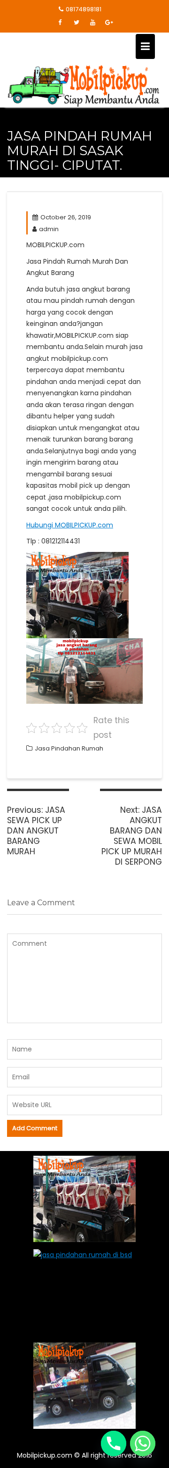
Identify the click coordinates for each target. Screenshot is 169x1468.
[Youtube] (92, 22)
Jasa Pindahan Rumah (69, 748)
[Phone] (113, 1443)
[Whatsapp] (142, 1443)
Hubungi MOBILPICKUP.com (69, 525)
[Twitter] (76, 22)
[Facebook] (60, 22)
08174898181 (83, 9)
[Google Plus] (109, 22)
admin (49, 229)
